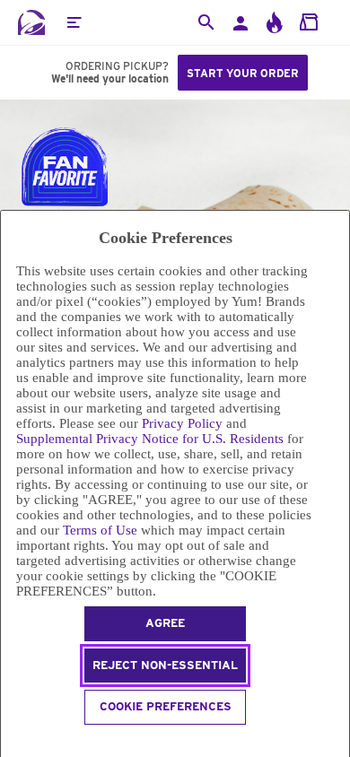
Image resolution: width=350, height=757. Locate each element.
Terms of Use (100, 530)
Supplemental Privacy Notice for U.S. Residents (150, 438)
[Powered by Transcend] (8, 741)
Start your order (243, 73)
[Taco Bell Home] (31, 22)
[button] (73, 22)
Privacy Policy (182, 423)
